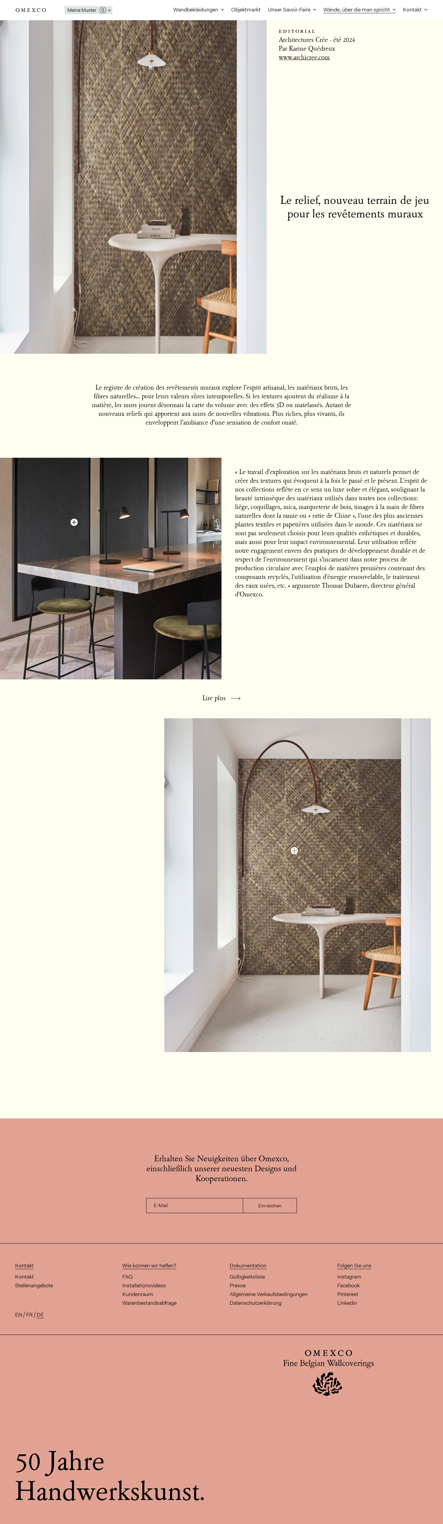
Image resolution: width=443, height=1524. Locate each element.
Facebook (348, 1285)
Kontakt (413, 9)
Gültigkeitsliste (247, 1276)
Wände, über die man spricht (357, 9)
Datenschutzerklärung (255, 1303)
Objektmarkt (246, 9)
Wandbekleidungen (196, 9)
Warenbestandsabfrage (149, 1303)
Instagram (349, 1276)
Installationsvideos (144, 1285)
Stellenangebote (34, 1285)
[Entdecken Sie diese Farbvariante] (74, 522)
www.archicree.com (304, 58)
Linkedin (347, 1303)
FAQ (127, 1276)
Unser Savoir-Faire (290, 9)
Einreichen (269, 1206)
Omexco (30, 10)
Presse (238, 1285)
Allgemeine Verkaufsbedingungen (269, 1294)
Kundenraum (137, 1294)
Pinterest (347, 1294)
